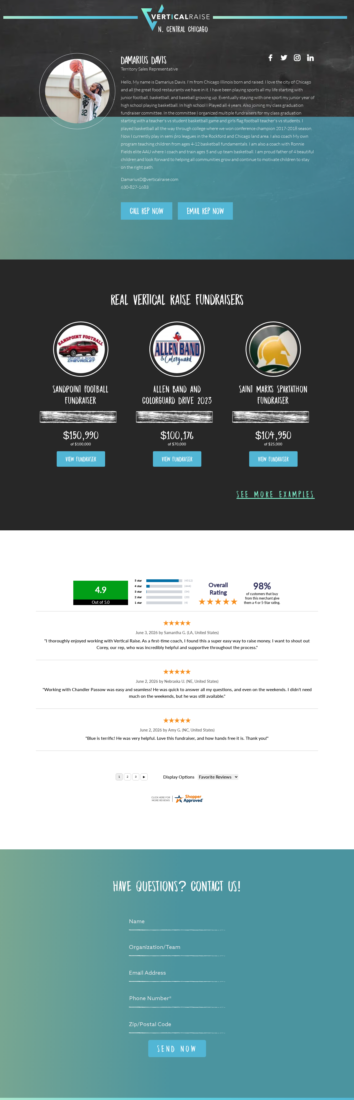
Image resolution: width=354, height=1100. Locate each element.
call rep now (146, 210)
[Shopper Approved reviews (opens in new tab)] (177, 799)
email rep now (205, 210)
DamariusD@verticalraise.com (149, 179)
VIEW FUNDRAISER (81, 459)
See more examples (275, 494)
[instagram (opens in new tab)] (297, 57)
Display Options (178, 777)
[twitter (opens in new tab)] (283, 57)
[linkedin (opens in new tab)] (310, 57)
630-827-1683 (135, 187)
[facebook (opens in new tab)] (270, 57)
